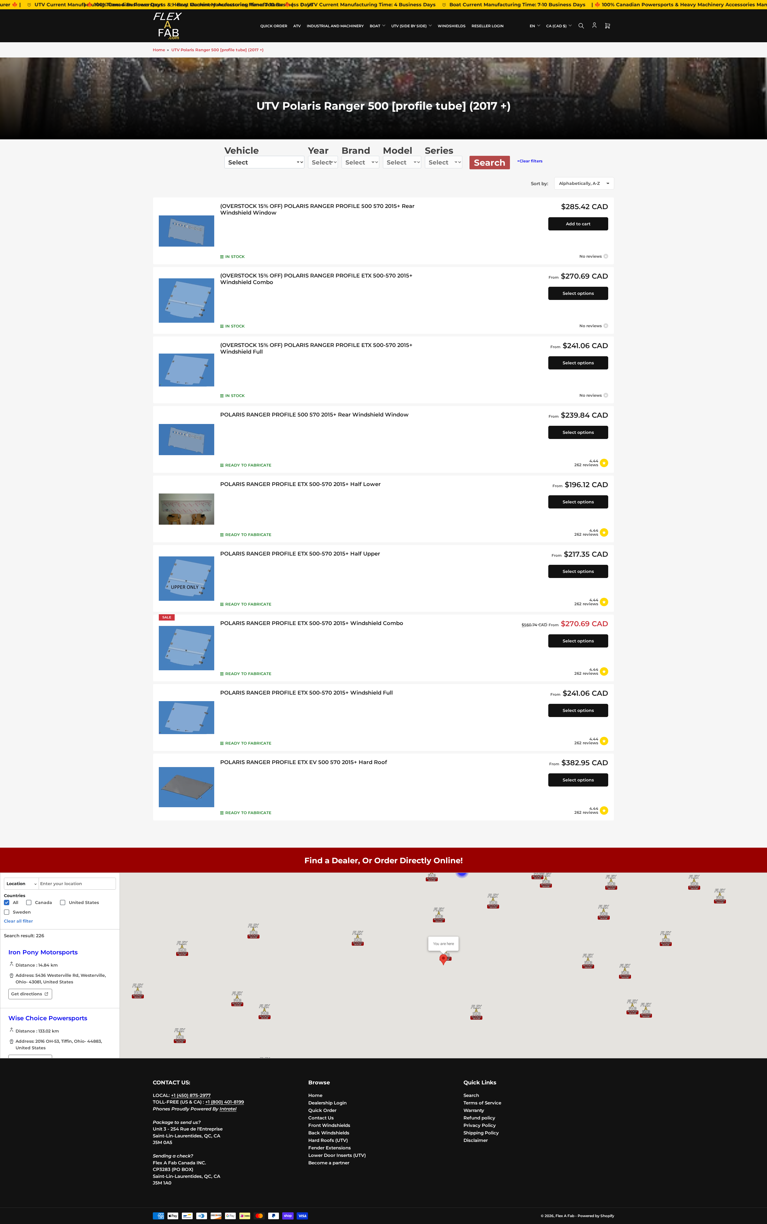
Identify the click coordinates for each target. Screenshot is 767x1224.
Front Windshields (329, 1125)
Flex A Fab (564, 1216)
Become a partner (328, 1163)
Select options (578, 293)
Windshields (452, 26)
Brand (356, 150)
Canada (43, 902)
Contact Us (321, 1118)
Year (318, 150)
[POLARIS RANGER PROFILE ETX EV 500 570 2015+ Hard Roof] (186, 787)
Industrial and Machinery (335, 26)
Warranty (473, 1110)
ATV (297, 26)
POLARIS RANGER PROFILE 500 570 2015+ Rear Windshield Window (314, 414)
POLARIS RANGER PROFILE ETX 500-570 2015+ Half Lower (300, 484)
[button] (611, 882)
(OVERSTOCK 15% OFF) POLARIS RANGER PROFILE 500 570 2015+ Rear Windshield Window (317, 209)
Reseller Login (488, 26)
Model (397, 150)
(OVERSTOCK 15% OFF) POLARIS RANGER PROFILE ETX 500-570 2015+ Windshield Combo (316, 279)
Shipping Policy (481, 1133)
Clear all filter (18, 921)
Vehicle (241, 150)
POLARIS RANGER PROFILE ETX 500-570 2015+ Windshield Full (306, 692)
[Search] (581, 25)
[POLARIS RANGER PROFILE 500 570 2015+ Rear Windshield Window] (186, 439)
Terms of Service (482, 1103)
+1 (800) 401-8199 (224, 1102)
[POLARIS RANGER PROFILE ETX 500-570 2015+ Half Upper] (186, 578)
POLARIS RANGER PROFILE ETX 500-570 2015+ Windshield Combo (311, 623)
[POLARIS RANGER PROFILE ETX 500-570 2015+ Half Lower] (186, 509)
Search (489, 162)
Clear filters (530, 161)
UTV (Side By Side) (409, 26)
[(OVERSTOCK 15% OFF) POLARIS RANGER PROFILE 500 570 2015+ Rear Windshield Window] (186, 231)
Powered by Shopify (596, 1216)
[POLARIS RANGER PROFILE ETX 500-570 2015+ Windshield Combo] (186, 648)
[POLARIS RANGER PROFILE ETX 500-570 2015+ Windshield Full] (186, 717)
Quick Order (273, 26)
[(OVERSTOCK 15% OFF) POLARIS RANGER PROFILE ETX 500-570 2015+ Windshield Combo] (186, 300)
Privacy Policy (479, 1125)
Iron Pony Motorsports (43, 952)
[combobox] (77, 883)
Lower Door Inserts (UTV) (337, 1155)
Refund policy (479, 1118)
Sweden (22, 912)
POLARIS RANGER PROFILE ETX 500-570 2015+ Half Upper (300, 553)
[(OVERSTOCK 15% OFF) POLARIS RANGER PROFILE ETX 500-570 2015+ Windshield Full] (186, 370)
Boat (375, 26)
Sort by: (539, 183)
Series (439, 150)
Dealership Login (327, 1103)
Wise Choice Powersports (47, 1018)
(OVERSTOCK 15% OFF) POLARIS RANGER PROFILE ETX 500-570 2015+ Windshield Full (316, 348)
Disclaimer (475, 1140)
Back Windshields (328, 1133)
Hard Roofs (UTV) (328, 1140)
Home (159, 49)
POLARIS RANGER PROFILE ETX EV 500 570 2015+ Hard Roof (303, 762)
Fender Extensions (329, 1148)
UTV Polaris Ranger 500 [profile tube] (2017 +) (217, 49)
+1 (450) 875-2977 (191, 1095)
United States (84, 902)
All (15, 902)
